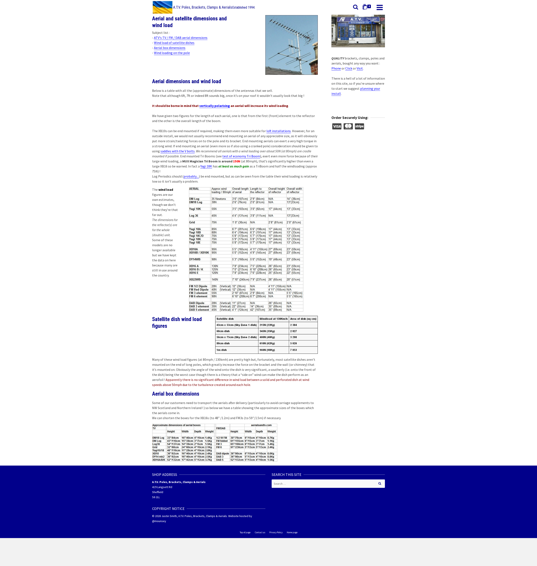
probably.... (191, 176)
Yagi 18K (206, 166)
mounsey (160, 521)
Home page (292, 532)
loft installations (278, 131)
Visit (360, 68)
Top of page (245, 532)
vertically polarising (214, 106)
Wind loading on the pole (172, 53)
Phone (336, 68)
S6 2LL (156, 497)
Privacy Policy (276, 532)
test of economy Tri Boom (241, 156)
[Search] (355, 7)
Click (348, 68)
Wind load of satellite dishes (174, 43)
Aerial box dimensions (169, 48)
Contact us (260, 532)
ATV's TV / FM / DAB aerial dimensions (180, 38)
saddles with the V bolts (177, 151)
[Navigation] (379, 7)
